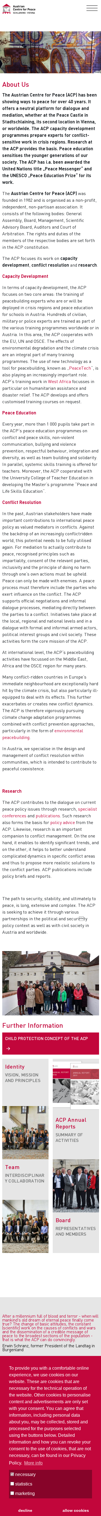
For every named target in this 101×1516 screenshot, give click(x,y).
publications (48, 815)
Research (12, 791)
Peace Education (19, 413)
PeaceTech (80, 368)
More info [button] (33, 1463)
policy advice (62, 822)
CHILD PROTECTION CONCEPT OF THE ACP (46, 1038)
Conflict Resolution (21, 502)
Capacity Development (25, 276)
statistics (23, 1484)
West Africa (59, 381)
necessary (25, 1474)
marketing (24, 1493)
